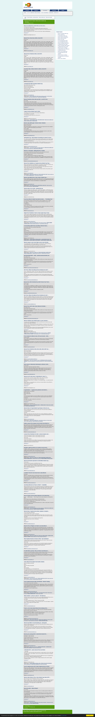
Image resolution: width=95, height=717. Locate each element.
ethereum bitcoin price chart (37, 579)
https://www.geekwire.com (31, 645)
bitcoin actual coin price (62, 38)
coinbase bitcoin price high (45, 253)
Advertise (51, 12)
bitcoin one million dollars (43, 535)
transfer (54, 10)
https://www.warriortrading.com (32, 591)
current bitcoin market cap (34, 147)
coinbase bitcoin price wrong (63, 46)
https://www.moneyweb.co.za (31, 631)
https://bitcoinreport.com (31, 701)
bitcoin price (34, 120)
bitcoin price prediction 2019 (32, 361)
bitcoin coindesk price (27, 664)
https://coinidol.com (30, 173)
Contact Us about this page (41, 710)
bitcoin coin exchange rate (62, 51)
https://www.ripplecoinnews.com (32, 146)
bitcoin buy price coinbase (62, 47)
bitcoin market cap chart (42, 96)
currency (36, 10)
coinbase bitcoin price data (36, 253)
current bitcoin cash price (41, 185)
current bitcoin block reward (43, 592)
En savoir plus (63, 715)
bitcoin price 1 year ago (33, 646)
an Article (46, 12)
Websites (32, 12)
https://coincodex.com (30, 184)
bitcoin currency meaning (39, 508)
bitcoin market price (28, 120)
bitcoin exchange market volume (63, 45)
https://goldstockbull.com (31, 374)
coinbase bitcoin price (62, 50)
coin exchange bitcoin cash (63, 41)
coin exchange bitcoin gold (62, 40)
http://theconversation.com (31, 482)
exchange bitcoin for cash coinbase (62, 53)
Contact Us (56, 12)
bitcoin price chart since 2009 (33, 578)
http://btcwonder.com (30, 686)
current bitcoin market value (46, 240)
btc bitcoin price (41, 119)
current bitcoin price (33, 119)
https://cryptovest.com (30, 419)
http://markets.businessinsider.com (32, 267)
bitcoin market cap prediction (42, 222)
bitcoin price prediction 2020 (40, 361)
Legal (27, 710)
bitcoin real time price (43, 620)
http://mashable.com (30, 559)
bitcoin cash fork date (29, 186)
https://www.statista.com (31, 577)
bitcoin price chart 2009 (29, 579)
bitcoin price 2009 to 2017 (37, 647)
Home (25, 12)
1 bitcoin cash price (41, 646)
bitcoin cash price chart (33, 185)
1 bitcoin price (43, 404)
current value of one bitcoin (34, 240)
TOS (29, 710)
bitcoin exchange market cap (28, 148)
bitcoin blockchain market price (44, 252)
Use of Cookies (33, 710)
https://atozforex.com (30, 675)
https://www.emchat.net (31, 346)
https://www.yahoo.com (30, 534)
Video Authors (37, 12)
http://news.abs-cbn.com (31, 456)
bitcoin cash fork (35, 186)
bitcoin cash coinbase (62, 58)
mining (63, 10)
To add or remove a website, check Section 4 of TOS (32, 711)
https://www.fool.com (30, 210)
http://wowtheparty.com (30, 135)
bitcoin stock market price (38, 148)
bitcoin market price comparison (38, 421)
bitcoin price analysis (43, 664)
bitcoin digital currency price (46, 458)
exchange (45, 10)
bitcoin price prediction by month (35, 360)
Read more (26, 32)
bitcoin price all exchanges (46, 663)
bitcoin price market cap (49, 119)
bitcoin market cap (41, 147)
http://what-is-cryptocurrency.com (32, 548)
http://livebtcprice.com (30, 109)
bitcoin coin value (61, 39)
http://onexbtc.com (30, 50)
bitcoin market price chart (34, 96)
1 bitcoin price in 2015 (39, 593)
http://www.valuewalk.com (31, 221)
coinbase (27, 10)
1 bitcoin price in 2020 (50, 702)
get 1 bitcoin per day (34, 703)
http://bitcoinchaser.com (31, 523)
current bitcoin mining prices (35, 239)
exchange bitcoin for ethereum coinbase (63, 57)
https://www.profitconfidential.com (32, 279)
